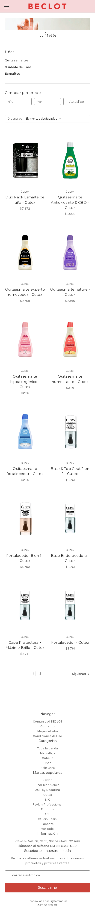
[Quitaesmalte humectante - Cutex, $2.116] (70, 339)
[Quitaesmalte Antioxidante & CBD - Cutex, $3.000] (70, 160)
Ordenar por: (16, 118)
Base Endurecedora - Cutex (70, 558)
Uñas (47, 763)
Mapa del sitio (47, 731)
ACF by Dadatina (47, 790)
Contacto (47, 726)
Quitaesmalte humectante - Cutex (70, 379)
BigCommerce (59, 901)
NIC (47, 800)
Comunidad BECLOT (47, 721)
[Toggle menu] (6, 6)
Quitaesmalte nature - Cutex (70, 292)
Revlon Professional (47, 804)
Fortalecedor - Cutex (70, 642)
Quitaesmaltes (17, 60)
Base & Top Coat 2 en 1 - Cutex (70, 471)
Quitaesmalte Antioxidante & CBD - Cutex (70, 202)
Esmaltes (12, 73)
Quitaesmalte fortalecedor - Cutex (25, 471)
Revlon (47, 780)
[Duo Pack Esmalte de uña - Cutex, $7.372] (25, 160)
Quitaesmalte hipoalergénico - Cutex (25, 381)
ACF (47, 814)
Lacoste (47, 824)
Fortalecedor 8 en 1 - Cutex (25, 558)
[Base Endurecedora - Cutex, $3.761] (70, 518)
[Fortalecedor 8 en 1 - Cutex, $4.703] (25, 518)
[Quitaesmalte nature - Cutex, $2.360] (70, 252)
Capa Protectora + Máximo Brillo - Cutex (25, 645)
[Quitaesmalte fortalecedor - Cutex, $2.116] (25, 431)
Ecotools (47, 809)
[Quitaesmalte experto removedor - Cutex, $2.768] (25, 252)
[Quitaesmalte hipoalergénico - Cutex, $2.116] (25, 339)
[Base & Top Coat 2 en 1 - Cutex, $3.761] (70, 431)
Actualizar (76, 101)
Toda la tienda (47, 748)
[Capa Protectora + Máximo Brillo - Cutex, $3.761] (25, 605)
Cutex (47, 795)
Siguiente (79, 674)
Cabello (47, 758)
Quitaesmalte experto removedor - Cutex (25, 292)
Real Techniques (47, 785)
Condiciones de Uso (47, 736)
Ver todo (47, 829)
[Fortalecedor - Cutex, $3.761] (70, 605)
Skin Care (48, 768)
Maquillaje (47, 753)
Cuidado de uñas (18, 67)
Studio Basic (47, 819)
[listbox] (44, 118)
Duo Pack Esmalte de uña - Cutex (25, 200)
